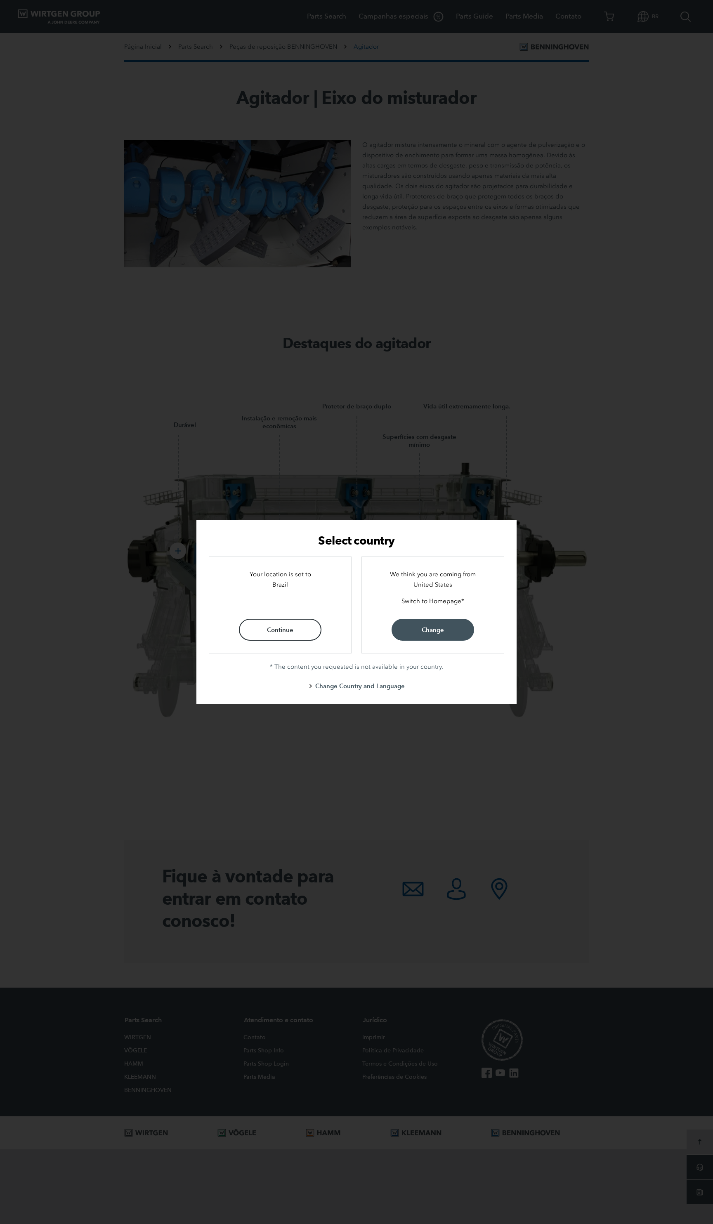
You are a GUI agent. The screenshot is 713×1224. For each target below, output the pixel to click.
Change (433, 630)
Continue (280, 630)
